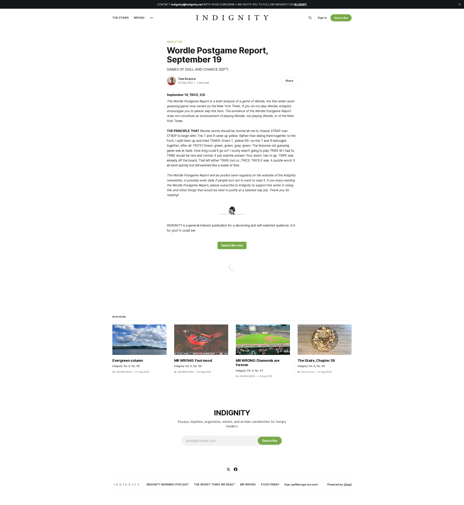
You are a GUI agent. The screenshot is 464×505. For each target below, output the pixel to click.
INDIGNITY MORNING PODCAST (167, 484)
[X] (228, 469)
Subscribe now (232, 245)
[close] (460, 4)
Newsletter (174, 41)
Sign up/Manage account (301, 484)
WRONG (139, 17)
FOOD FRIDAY (270, 484)
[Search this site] (310, 18)
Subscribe (341, 18)
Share (289, 80)
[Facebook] (235, 469)
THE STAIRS (120, 17)
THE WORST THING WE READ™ (214, 484)
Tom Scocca (187, 79)
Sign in (322, 17)
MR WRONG (248, 484)
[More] (151, 18)
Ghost (348, 484)
